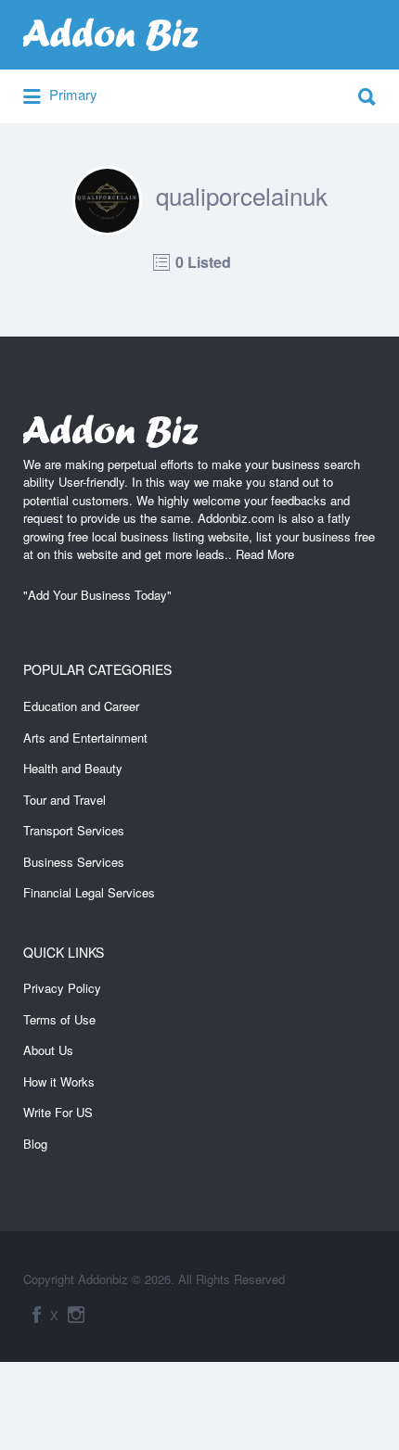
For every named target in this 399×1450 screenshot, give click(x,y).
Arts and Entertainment (85, 737)
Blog (35, 1143)
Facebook (36, 1315)
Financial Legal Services (89, 892)
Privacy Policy (62, 988)
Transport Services (73, 830)
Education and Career (81, 706)
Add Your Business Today (97, 595)
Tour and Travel (64, 799)
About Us (48, 1050)
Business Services (73, 862)
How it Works (59, 1081)
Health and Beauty (72, 768)
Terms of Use (59, 1019)
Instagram (76, 1315)
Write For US (58, 1112)
